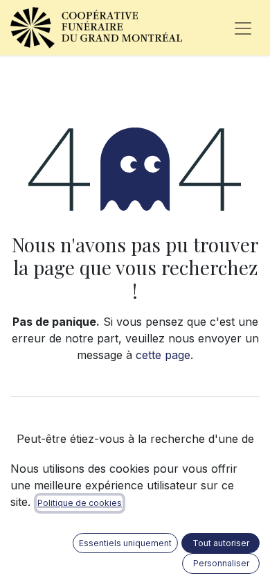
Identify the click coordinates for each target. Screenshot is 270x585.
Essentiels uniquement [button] (125, 543)
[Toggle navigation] (243, 27)
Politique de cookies (79, 503)
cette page (163, 355)
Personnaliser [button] (221, 563)
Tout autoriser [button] (220, 543)
